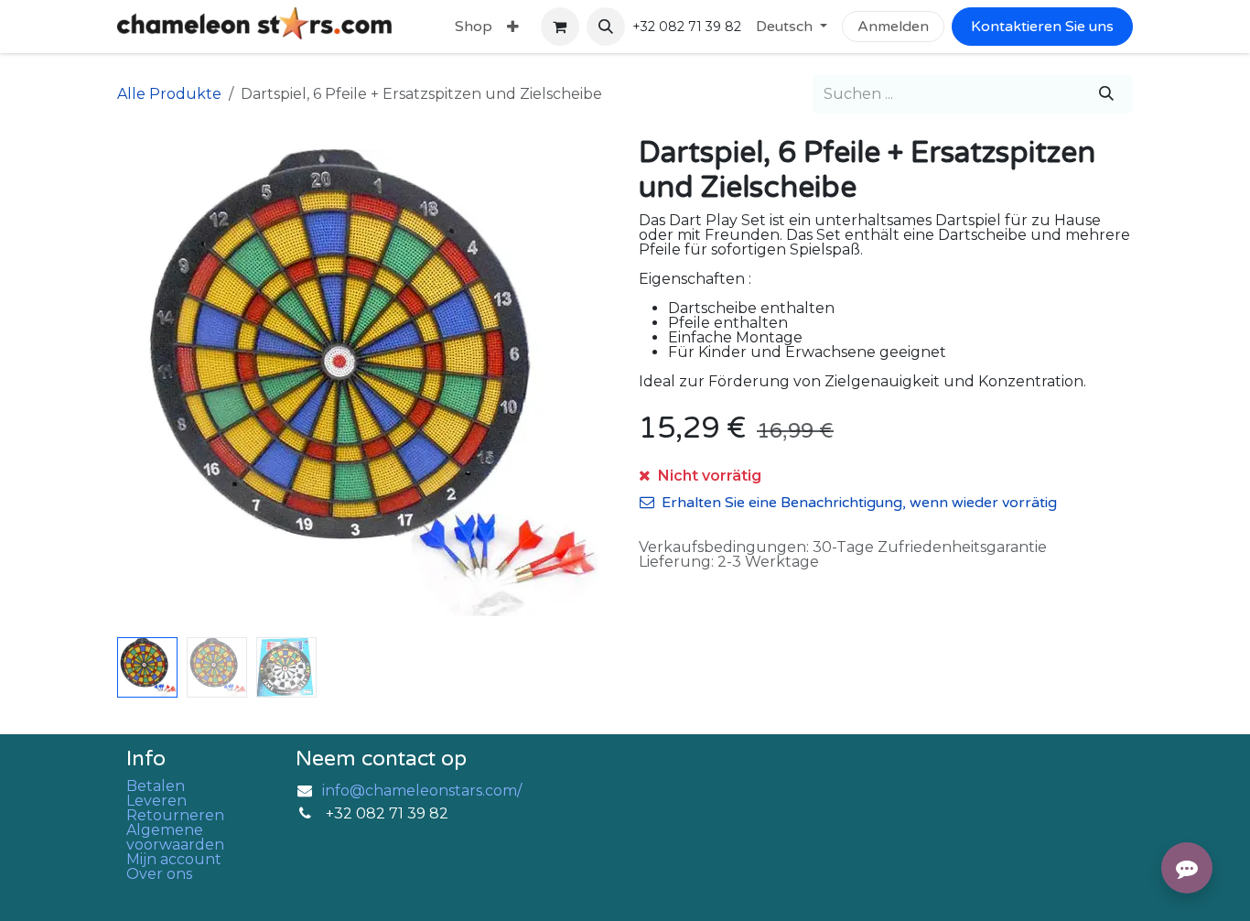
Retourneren (175, 815)
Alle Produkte (169, 94)
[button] (606, 26)
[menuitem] (473, 26)
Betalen (155, 786)
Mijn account (173, 859)
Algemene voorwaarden (175, 837)
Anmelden (893, 26)
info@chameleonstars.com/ (422, 790)
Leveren (156, 800)
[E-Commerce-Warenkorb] (560, 26)
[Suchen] (1106, 94)
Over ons (159, 874)
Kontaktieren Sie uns (1042, 26)
